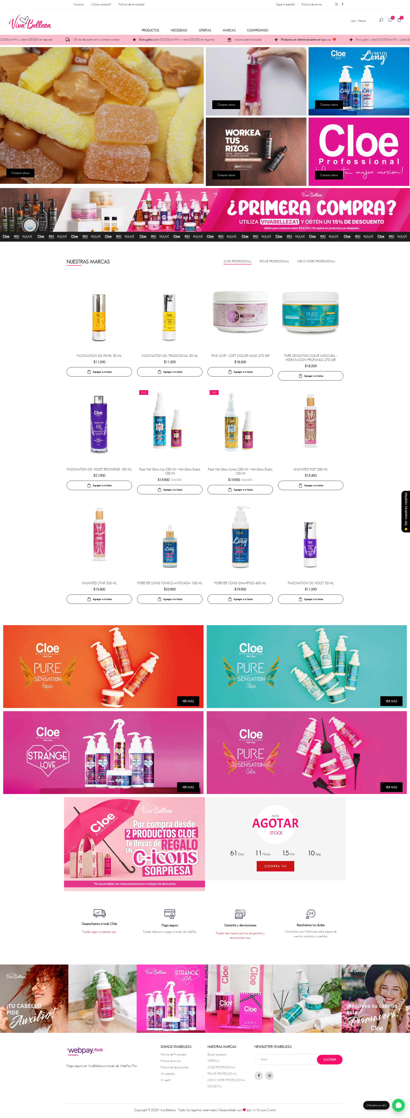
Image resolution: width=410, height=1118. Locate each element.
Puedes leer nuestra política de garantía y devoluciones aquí (240, 935)
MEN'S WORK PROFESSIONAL (226, 1080)
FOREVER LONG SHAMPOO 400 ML (240, 583)
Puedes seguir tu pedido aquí (99, 931)
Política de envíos (312, 4)
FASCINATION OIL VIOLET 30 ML (311, 583)
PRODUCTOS (150, 30)
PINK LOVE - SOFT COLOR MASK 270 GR (240, 356)
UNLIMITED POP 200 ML (311, 469)
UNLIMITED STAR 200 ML (99, 583)
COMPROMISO (257, 30)
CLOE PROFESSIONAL (221, 1067)
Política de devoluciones (175, 1067)
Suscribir (329, 1059)
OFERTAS (205, 30)
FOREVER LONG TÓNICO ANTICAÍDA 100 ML (169, 583)
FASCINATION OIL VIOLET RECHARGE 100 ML (99, 469)
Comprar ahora (20, 173)
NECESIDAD (179, 30)
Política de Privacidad (173, 1054)
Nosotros (78, 4)
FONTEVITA (215, 1086)
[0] (390, 20)
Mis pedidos (168, 1073)
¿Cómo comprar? (101, 4)
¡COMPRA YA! (275, 866)
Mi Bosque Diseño (264, 1110)
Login (353, 20)
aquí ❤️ (208, 39)
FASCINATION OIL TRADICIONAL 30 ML (170, 356)
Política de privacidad (131, 4)
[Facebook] (341, 4)
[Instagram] (335, 4)
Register (362, 20)
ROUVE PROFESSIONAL (222, 1073)
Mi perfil (166, 1080)
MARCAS (229, 30)
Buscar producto (217, 1054)
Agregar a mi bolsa (102, 371)
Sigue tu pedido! (285, 4)
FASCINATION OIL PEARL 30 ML (99, 356)
